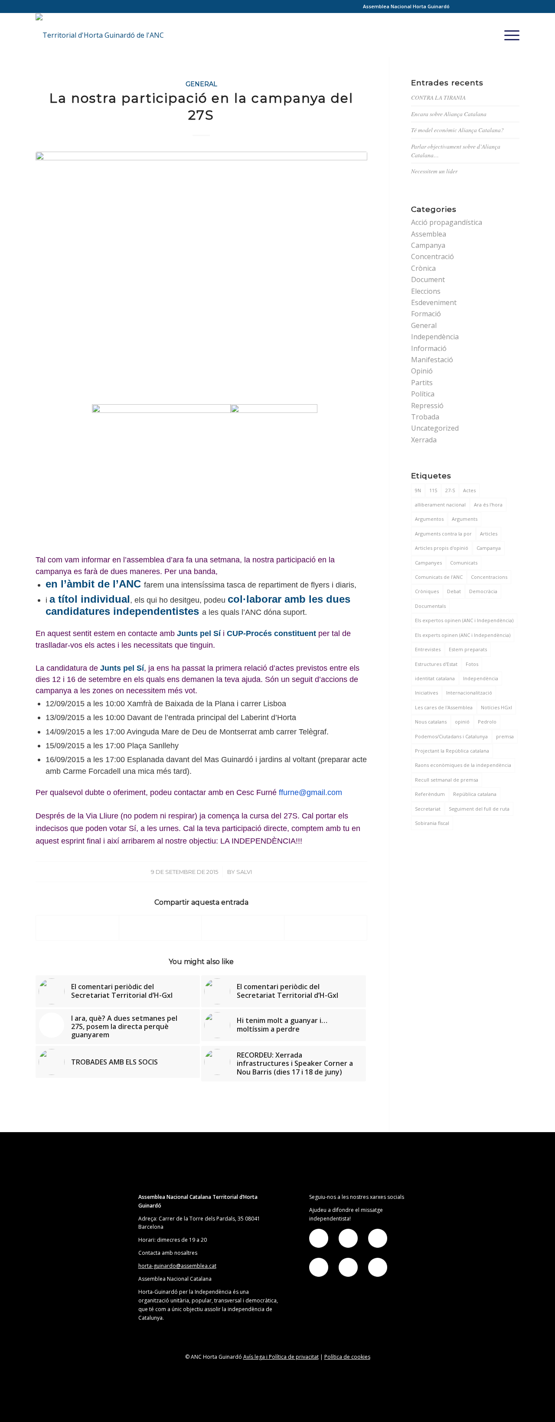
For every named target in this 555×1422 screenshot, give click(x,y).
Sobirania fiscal (432, 823)
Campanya (428, 245)
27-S (450, 490)
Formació (426, 313)
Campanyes (428, 562)
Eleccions (426, 291)
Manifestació (432, 359)
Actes (469, 490)
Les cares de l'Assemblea (444, 707)
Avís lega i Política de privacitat (281, 1356)
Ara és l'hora (488, 504)
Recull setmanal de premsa (446, 779)
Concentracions (489, 577)
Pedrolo (487, 721)
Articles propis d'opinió (441, 548)
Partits (422, 382)
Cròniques (427, 591)
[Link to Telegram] (499, 6)
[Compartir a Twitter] (160, 928)
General (201, 84)
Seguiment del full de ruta (479, 808)
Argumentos (429, 519)
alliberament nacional (440, 504)
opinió (462, 721)
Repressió (427, 405)
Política (422, 394)
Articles (488, 533)
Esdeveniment (434, 302)
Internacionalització (469, 692)
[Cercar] (490, 35)
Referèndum (430, 794)
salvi (244, 871)
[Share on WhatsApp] (243, 928)
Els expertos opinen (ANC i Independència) (464, 620)
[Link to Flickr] (486, 6)
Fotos (472, 664)
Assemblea (428, 234)
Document (428, 279)
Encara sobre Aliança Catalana (448, 114)
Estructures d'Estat (436, 664)
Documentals (430, 606)
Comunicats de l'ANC (439, 577)
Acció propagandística (446, 222)
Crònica (423, 268)
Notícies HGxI (496, 707)
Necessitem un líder (434, 171)
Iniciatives (426, 692)
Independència (435, 336)
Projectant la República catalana (452, 750)
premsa (505, 736)
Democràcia (483, 591)
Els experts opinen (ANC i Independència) (462, 635)
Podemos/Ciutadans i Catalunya (451, 736)
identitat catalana (435, 678)
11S (433, 490)
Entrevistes (428, 649)
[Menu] (509, 35)
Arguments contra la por (443, 533)
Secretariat (428, 808)
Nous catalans (431, 721)
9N (418, 490)
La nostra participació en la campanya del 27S (201, 106)
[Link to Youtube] (512, 6)
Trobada (425, 417)
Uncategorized (435, 428)
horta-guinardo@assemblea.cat (177, 1265)
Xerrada (424, 440)
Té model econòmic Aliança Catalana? (457, 130)
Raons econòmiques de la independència (463, 765)
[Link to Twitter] (473, 6)
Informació (429, 348)
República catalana (474, 794)
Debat (454, 591)
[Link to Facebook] (460, 6)
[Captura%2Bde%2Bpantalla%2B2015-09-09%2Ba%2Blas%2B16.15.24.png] (201, 276)
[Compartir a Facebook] (77, 928)
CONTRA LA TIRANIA (438, 97)
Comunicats (463, 562)
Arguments (464, 519)
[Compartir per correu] (325, 928)
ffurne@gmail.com (310, 792)
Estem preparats (468, 649)
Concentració (432, 256)
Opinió (422, 371)
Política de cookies (347, 1356)
